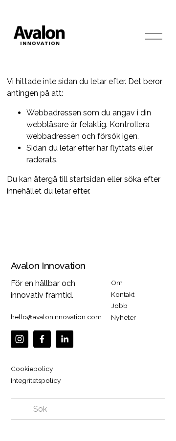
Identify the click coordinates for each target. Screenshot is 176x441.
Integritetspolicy (36, 380)
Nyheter (123, 317)
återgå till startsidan (69, 179)
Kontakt (122, 294)
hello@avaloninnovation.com (56, 317)
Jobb (119, 305)
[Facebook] (42, 339)
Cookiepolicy (32, 369)
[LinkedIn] (64, 339)
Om (117, 283)
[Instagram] (19, 339)
